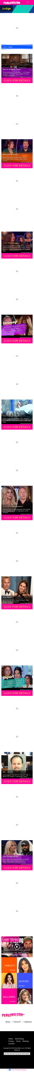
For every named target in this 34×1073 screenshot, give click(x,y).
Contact (11, 1044)
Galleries (28, 1022)
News (7, 1022)
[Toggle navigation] (27, 2)
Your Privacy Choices (19, 1070)
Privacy (11, 1041)
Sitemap (25, 1041)
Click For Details (17, 80)
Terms (18, 1041)
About (10, 1039)
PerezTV (17, 1022)
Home (5, 47)
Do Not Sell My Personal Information (17, 1054)
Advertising (19, 1039)
